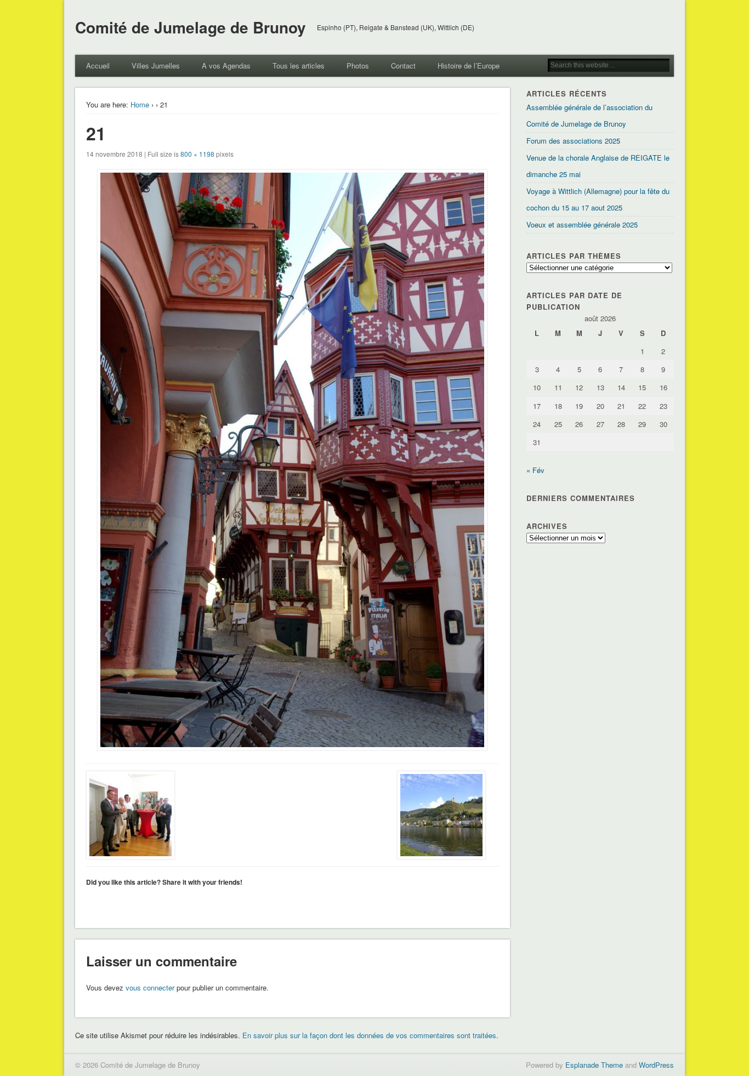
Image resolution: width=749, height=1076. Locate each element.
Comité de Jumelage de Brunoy (190, 27)
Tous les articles (299, 65)
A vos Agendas (226, 65)
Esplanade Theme (594, 1065)
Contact (403, 65)
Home (139, 104)
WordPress (656, 1065)
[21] (292, 459)
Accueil (98, 65)
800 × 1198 (197, 153)
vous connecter (150, 987)
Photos (358, 65)
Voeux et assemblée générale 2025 (582, 224)
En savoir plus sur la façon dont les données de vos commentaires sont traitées (369, 1035)
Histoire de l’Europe (469, 65)
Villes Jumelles (156, 65)
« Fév (535, 470)
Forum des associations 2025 (573, 140)
